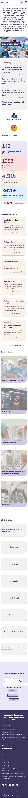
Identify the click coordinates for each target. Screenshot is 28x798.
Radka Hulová (9, 242)
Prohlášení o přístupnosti (8, 757)
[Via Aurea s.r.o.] (17, 792)
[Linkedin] (13, 785)
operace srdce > (13, 695)
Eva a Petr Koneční (11, 262)
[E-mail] (17, 785)
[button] (21, 2)
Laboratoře (6, 505)
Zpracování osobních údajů (8, 754)
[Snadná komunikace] (14, 115)
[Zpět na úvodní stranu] (4, 2)
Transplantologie (9, 442)
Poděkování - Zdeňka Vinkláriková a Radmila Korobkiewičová (13, 325)
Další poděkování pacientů (15, 345)
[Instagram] (6, 785)
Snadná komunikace (13, 120)
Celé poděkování (16, 233)
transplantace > (14, 699)
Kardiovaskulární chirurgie (12, 380)
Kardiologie (6, 411)
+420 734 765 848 (6, 733)
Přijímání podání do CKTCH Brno (9, 751)
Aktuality (6, 63)
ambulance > (12, 690)
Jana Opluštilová (10, 281)
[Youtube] (10, 785)
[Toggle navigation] (26, 2)
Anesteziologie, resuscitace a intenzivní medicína (13, 472)
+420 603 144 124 (6, 728)
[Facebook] (3, 785)
